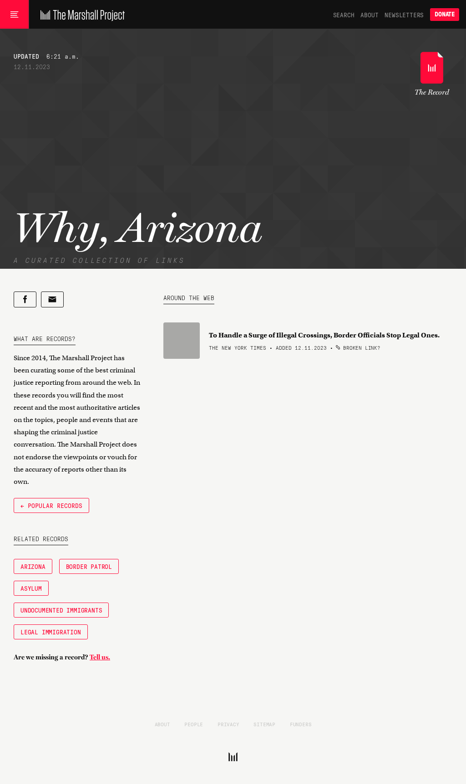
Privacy (228, 724)
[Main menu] (14, 14)
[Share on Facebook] (25, 299)
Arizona (33, 566)
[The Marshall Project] (80, 14)
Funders (301, 724)
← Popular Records (51, 505)
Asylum (31, 588)
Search (344, 14)
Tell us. (100, 657)
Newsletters (404, 14)
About (369, 14)
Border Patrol (89, 566)
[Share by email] (52, 299)
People (193, 724)
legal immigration (50, 632)
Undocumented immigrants (61, 610)
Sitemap (264, 724)
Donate (445, 14)
